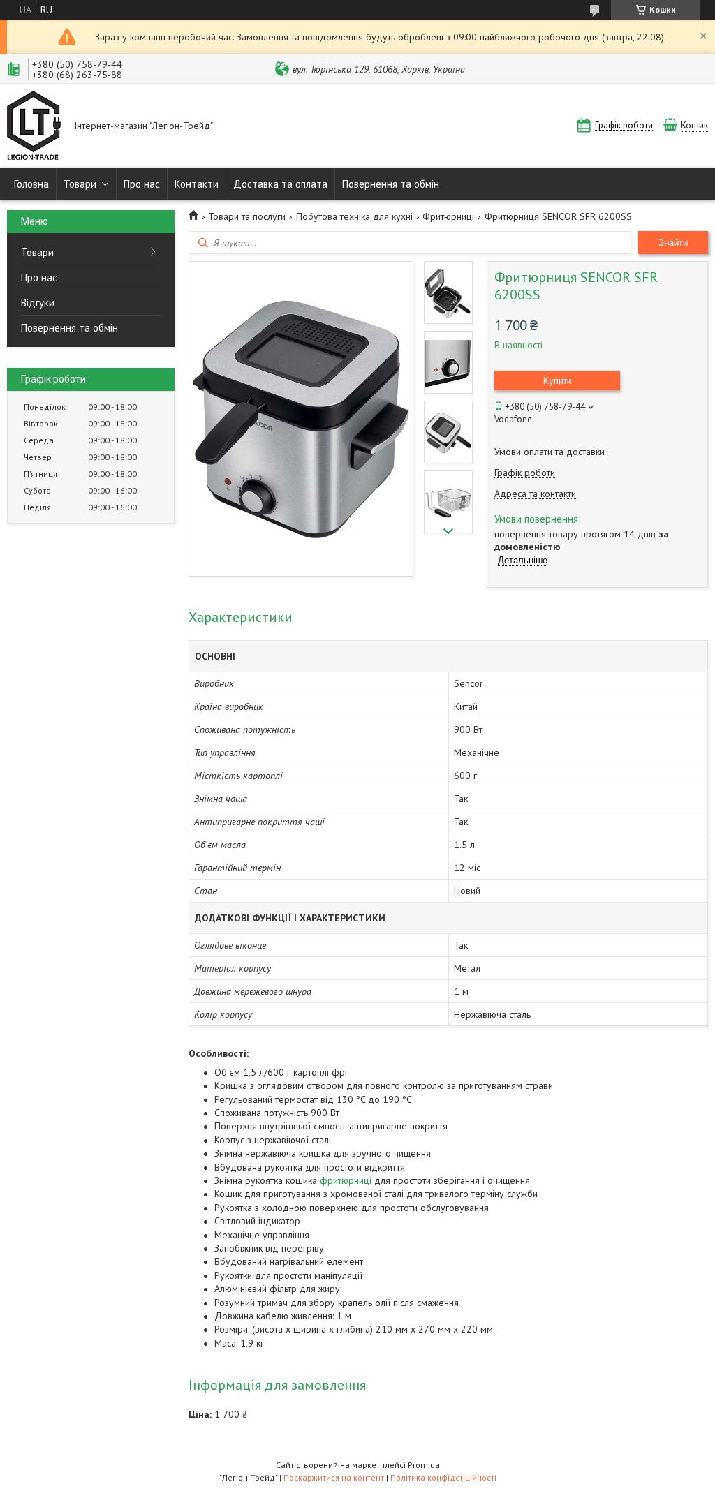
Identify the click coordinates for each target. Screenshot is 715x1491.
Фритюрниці (448, 216)
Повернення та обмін (390, 184)
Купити (557, 380)
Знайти (673, 242)
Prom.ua (424, 1465)
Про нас (142, 184)
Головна (31, 184)
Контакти (197, 184)
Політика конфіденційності (443, 1477)
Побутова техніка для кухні (354, 216)
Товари (80, 184)
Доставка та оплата (280, 184)
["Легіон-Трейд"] (34, 127)
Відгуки (37, 302)
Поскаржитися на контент (333, 1477)
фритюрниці (345, 1180)
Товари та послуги (247, 216)
